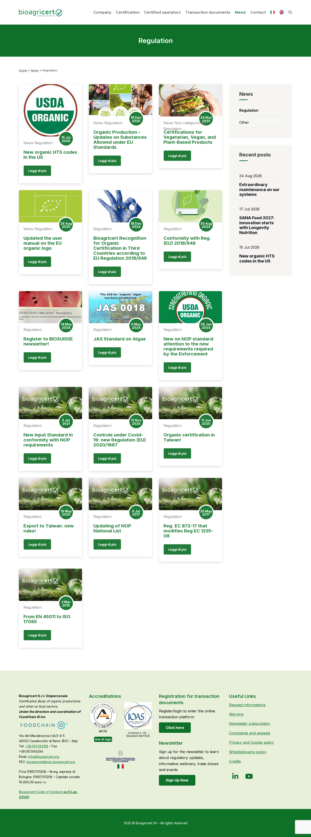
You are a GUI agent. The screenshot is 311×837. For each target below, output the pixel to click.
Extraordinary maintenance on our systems (259, 189)
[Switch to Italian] (272, 13)
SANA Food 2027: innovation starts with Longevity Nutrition (256, 225)
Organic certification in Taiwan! (189, 437)
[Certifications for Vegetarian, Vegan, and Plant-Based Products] (190, 100)
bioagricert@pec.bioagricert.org (51, 762)
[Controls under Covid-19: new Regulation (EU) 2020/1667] (120, 403)
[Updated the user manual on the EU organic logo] (50, 206)
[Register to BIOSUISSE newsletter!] (50, 307)
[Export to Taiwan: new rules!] (50, 494)
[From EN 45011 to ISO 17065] (50, 585)
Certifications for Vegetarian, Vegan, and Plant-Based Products (189, 137)
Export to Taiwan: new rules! (48, 528)
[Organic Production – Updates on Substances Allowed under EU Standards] (120, 100)
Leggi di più (37, 171)
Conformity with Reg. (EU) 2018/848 (187, 240)
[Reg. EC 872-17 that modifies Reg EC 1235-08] (190, 494)
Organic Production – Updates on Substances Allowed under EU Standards (120, 139)
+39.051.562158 (36, 746)
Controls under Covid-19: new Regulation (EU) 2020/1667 (119, 440)
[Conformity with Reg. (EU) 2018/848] (190, 206)
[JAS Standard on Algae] (120, 307)
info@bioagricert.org (43, 757)
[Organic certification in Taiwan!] (190, 403)
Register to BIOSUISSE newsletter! (48, 341)
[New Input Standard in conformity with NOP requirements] (50, 403)
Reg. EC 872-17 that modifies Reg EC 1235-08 (188, 531)
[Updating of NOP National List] (120, 494)
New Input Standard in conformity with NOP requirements (48, 440)
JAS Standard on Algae (119, 339)
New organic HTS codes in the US (50, 154)
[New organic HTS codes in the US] (50, 110)
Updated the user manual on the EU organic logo (42, 243)
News (35, 70)
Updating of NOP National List (112, 528)
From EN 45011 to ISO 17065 (46, 619)
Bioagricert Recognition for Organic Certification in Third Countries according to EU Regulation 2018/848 (120, 248)
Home (23, 70)
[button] (290, 12)
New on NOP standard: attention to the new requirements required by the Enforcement (188, 346)
